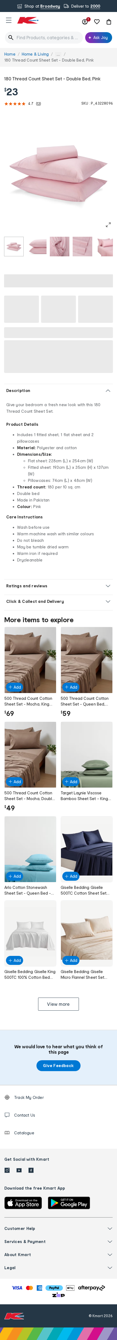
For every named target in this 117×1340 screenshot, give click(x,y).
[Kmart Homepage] (28, 20)
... (58, 54)
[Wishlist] (96, 21)
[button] (9, 20)
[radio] (14, 246)
